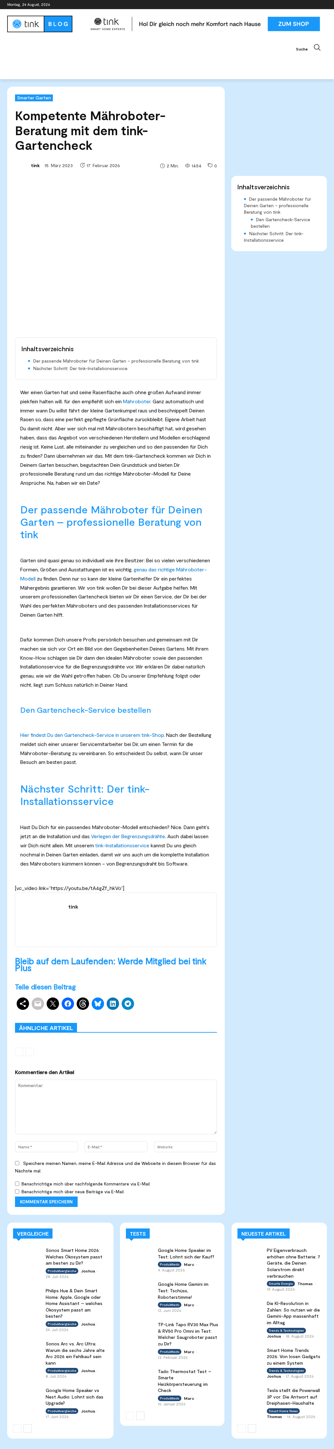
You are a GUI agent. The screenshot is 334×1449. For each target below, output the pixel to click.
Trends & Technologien (286, 1330)
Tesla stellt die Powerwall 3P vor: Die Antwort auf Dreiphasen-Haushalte (293, 1396)
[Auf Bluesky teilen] (98, 1003)
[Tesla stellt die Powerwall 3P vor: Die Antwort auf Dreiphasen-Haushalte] (250, 1394)
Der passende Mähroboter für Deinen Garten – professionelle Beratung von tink (116, 361)
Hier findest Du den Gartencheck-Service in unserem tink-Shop (92, 735)
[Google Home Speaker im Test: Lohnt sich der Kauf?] (140, 1254)
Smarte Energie (281, 1283)
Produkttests (203, 1013)
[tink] (22, 165)
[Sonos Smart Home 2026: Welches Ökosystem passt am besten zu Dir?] (27, 1255)
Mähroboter (136, 401)
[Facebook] (287, 4)
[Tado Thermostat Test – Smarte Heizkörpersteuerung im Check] (140, 1376)
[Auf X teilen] (53, 1003)
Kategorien (169, 1013)
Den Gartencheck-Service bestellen (280, 223)
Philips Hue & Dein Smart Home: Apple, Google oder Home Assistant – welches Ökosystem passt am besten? (74, 1303)
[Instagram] (296, 4)
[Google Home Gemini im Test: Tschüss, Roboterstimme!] (140, 1288)
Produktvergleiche (88, 1018)
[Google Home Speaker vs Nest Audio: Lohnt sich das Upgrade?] (27, 1395)
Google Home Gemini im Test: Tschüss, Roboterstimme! (183, 1290)
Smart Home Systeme (126, 1013)
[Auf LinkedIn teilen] (113, 1003)
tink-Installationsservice (122, 845)
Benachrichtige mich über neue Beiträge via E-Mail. (73, 1191)
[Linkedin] (305, 4)
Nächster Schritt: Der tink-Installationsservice (80, 368)
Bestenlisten (129, 1018)
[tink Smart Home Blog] (45, 24)
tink (35, 165)
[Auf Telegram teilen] (128, 1003)
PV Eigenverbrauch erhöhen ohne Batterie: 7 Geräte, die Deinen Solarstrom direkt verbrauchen (293, 1262)
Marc (189, 1264)
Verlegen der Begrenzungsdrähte (128, 836)
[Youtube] (323, 4)
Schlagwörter (81, 1013)
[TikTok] (314, 4)
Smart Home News (198, 1018)
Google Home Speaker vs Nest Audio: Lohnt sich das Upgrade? (74, 1396)
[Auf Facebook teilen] (68, 1003)
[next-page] (27, 1428)
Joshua (88, 1271)
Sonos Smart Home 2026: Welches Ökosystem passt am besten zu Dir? (74, 1256)
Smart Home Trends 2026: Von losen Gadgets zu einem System (293, 1356)
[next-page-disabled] (29, 1052)
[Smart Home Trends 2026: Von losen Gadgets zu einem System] (250, 1354)
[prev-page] (19, 1052)
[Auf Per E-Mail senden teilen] (38, 1003)
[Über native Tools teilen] (23, 1003)
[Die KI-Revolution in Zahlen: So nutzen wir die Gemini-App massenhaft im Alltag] (250, 1307)
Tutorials (161, 1018)
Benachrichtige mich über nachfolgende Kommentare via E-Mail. (86, 1183)
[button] (311, 47)
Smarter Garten (34, 97)
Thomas (305, 1283)
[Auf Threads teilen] (83, 1003)
